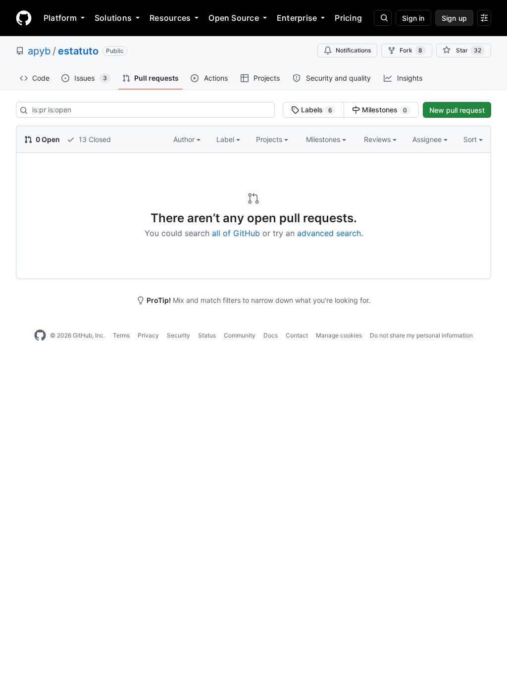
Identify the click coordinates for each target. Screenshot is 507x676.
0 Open (47, 139)
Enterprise (297, 18)
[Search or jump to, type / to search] (383, 18)
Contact (297, 335)
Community (239, 335)
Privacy (148, 335)
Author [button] (185, 139)
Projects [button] (270, 139)
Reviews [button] (378, 139)
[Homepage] (24, 18)
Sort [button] (470, 139)
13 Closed (94, 139)
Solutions (113, 18)
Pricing (348, 18)
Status (207, 335)
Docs (270, 335)
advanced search (329, 233)
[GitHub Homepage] (40, 335)
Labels (315, 109)
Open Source (233, 18)
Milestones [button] (324, 139)
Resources (170, 18)
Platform (60, 18)
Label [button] (226, 139)
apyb (39, 51)
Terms (121, 335)
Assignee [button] (428, 139)
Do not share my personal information (421, 335)
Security (178, 335)
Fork (411, 50)
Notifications (353, 50)
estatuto (78, 51)
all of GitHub (236, 233)
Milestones (383, 109)
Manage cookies (339, 335)
